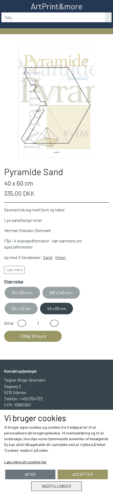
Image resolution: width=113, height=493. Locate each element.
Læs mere (14, 270)
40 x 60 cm (56, 308)
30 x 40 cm (21, 308)
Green (60, 257)
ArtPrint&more (57, 6)
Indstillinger (56, 486)
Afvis (30, 474)
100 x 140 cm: (61, 292)
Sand (47, 257)
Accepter (82, 474)
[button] (22, 323)
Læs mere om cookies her (25, 461)
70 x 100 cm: (22, 292)
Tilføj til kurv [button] (33, 336)
